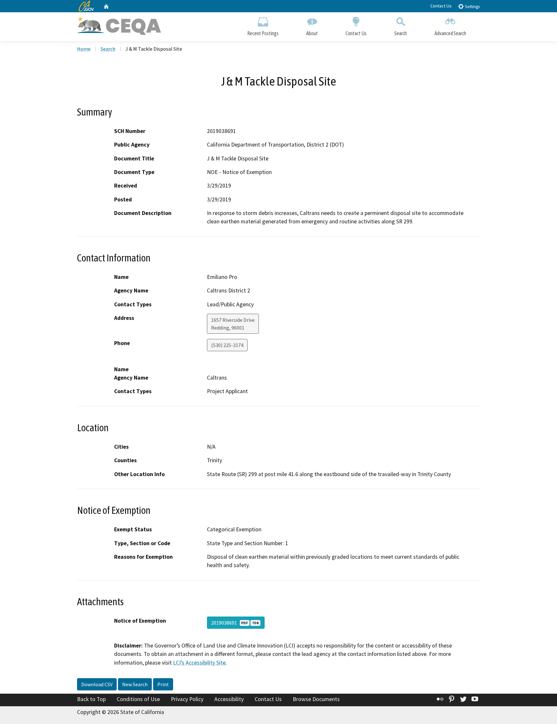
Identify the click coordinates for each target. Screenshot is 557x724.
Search (400, 33)
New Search (135, 684)
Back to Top (91, 699)
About (312, 33)
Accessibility (229, 699)
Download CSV (96, 684)
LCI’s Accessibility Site (199, 662)
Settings (472, 6)
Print (163, 684)
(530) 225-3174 (227, 345)
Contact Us (441, 6)
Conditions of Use (138, 699)
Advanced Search (450, 33)
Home (84, 49)
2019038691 (235, 622)
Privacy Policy (187, 699)
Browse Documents (316, 699)
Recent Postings (262, 33)
